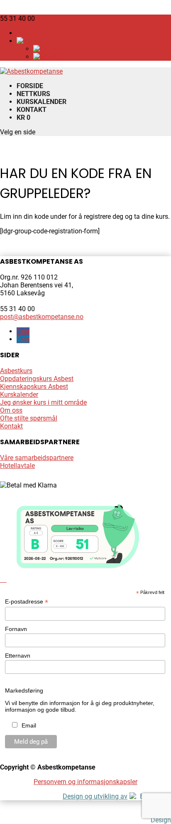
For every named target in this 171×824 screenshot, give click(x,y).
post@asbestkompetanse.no (41, 317)
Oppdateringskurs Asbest (36, 379)
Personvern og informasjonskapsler (85, 782)
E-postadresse (26, 602)
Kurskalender (41, 102)
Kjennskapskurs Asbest (34, 387)
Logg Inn (31, 33)
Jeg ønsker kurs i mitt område (43, 402)
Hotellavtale (17, 466)
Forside (30, 86)
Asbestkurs (16, 371)
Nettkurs (33, 94)
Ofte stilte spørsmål (28, 418)
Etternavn (17, 655)
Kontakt (31, 110)
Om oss (11, 410)
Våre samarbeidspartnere (36, 458)
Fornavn (16, 629)
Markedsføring (24, 690)
